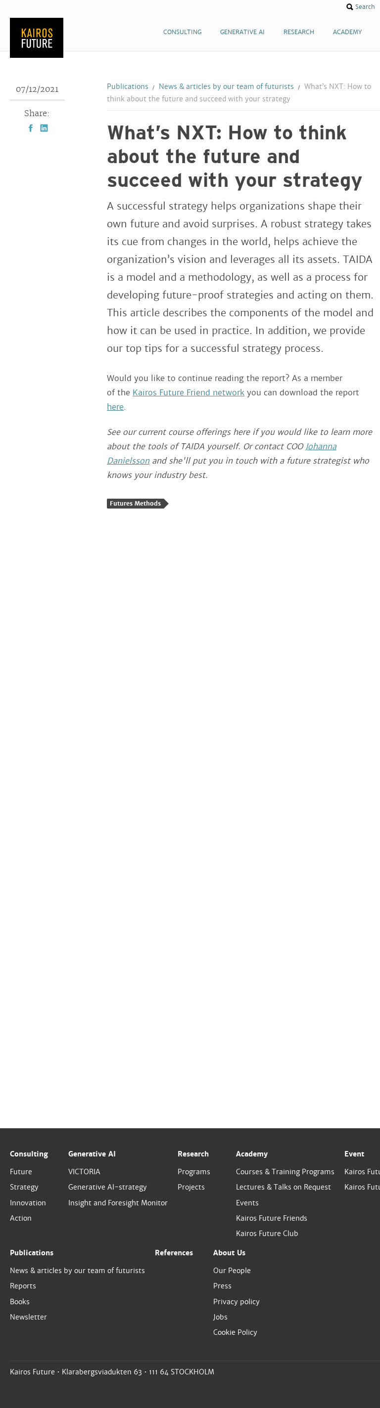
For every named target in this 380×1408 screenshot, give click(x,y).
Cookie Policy (235, 1332)
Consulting (29, 1154)
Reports (23, 1285)
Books (20, 1301)
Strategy (24, 1187)
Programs (194, 1171)
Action (21, 1218)
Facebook (31, 128)
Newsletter (28, 1317)
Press (222, 1285)
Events (247, 1202)
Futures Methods (135, 504)
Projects (191, 1187)
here (115, 407)
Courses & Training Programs (285, 1171)
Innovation (28, 1202)
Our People (232, 1270)
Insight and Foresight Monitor (118, 1202)
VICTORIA (84, 1171)
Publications (127, 86)
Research (193, 1154)
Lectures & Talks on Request (283, 1187)
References (174, 1252)
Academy (252, 1154)
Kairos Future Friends (271, 1218)
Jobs (220, 1317)
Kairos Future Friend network (188, 392)
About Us (229, 1252)
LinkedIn (44, 128)
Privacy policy (236, 1301)
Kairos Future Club (267, 1233)
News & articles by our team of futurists (226, 86)
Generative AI (92, 1154)
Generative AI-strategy (107, 1187)
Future (21, 1171)
